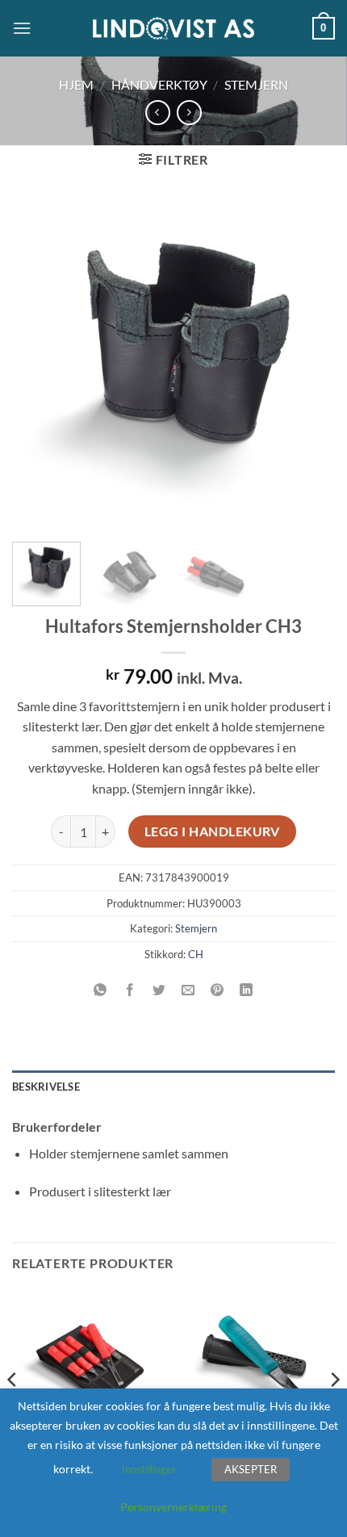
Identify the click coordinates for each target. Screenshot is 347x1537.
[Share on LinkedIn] (246, 990)
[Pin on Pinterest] (217, 990)
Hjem (76, 84)
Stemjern (256, 84)
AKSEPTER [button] (250, 1469)
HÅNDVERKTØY (159, 84)
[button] (21, 28)
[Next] (308, 364)
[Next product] (157, 112)
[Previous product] (189, 112)
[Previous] (38, 364)
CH (195, 954)
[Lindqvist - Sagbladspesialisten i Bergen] (173, 28)
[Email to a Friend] (188, 990)
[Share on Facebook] (129, 990)
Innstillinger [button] (149, 1469)
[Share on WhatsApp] (100, 990)
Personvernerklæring (173, 1507)
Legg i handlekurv (212, 831)
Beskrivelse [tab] (46, 1086)
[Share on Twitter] (158, 990)
